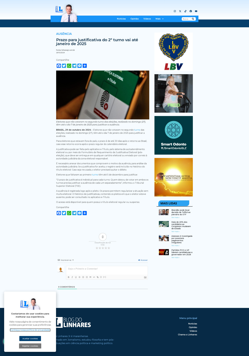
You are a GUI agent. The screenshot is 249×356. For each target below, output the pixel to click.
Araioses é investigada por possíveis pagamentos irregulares (181, 239)
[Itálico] (72, 277)
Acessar (144, 260)
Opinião (134, 19)
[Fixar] (79, 277)
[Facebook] (190, 11)
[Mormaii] (173, 112)
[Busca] (193, 19)
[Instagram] (174, 11)
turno (137, 130)
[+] (104, 277)
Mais (158, 19)
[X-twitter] (180, 11)
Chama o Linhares (187, 334)
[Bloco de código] (94, 277)
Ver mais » (175, 217)
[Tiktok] (185, 11)
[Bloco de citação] (90, 277)
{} (101, 277)
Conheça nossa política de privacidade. (30, 330)
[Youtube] (196, 11)
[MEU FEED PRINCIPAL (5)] (173, 154)
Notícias (121, 19)
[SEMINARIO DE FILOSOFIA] (173, 195)
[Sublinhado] (76, 277)
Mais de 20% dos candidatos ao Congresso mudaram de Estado (181, 225)
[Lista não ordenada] (87, 277)
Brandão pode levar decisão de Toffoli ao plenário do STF (181, 212)
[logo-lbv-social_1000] (173, 70)
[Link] (97, 277)
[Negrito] (68, 277)
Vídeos (147, 19)
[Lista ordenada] (83, 277)
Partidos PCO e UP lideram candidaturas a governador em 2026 (181, 252)
